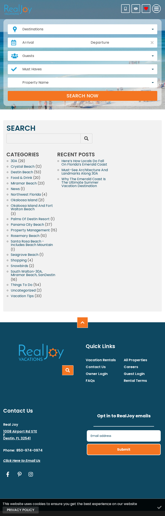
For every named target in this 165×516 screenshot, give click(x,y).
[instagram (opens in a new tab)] (31, 474)
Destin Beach (22, 172)
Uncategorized (23, 291)
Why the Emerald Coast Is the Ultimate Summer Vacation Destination (83, 182)
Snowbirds (19, 266)
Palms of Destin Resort (30, 219)
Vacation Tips (22, 296)
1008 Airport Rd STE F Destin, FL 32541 (20, 435)
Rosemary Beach (25, 236)
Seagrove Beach (24, 255)
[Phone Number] (125, 8)
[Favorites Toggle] (146, 8)
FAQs (90, 380)
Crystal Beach (23, 167)
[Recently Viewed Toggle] (135, 8)
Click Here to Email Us (21, 460)
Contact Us (96, 367)
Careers (131, 367)
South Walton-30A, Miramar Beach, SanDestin (33, 273)
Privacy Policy (20, 509)
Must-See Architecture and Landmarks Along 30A (84, 172)
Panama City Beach (27, 225)
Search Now (82, 95)
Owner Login (97, 374)
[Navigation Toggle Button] (156, 8)
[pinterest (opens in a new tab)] (19, 474)
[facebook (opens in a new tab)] (8, 474)
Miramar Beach (24, 184)
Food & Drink (21, 178)
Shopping (19, 261)
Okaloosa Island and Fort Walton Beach (32, 208)
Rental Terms (135, 380)
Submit (123, 449)
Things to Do (21, 285)
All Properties (135, 360)
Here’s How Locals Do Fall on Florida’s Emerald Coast (84, 163)
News (15, 189)
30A (14, 161)
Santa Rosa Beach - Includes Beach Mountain (32, 243)
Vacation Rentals (101, 360)
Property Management (30, 231)
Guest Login (134, 374)
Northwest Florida (26, 195)
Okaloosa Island (24, 200)
